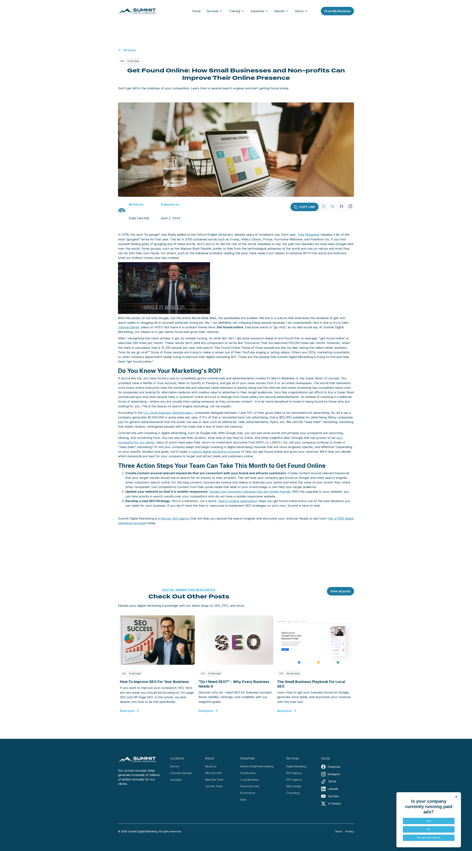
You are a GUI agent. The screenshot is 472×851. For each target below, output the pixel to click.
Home (196, 11)
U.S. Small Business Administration (167, 413)
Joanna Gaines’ (129, 327)
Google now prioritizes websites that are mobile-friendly (250, 491)
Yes (429, 820)
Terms (338, 831)
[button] (215, 11)
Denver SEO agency (175, 518)
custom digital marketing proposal (215, 451)
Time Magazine (308, 234)
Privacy (349, 831)
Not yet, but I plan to (428, 837)
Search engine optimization (237, 501)
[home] (137, 11)
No (428, 829)
